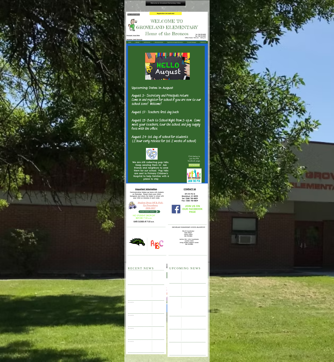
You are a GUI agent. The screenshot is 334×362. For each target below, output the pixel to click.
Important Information (146, 189)
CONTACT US (190, 189)
